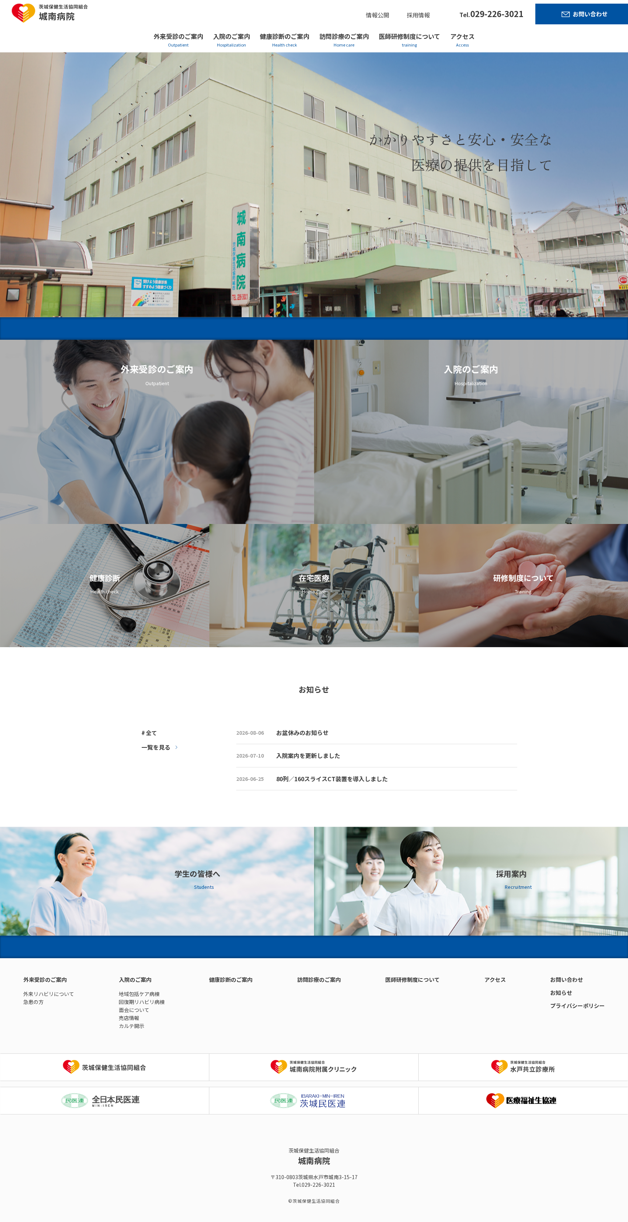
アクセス (462, 36)
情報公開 (377, 15)
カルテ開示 (131, 1025)
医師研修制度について (409, 36)
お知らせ (561, 992)
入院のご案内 (231, 36)
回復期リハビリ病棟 (142, 1001)
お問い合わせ (590, 13)
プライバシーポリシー (577, 1005)
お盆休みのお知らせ (302, 732)
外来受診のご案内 (178, 36)
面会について (134, 1009)
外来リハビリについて (48, 993)
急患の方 (33, 1001)
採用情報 (418, 15)
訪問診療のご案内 (344, 36)
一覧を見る (155, 747)
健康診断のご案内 (284, 36)
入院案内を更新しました (308, 755)
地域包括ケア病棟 (139, 993)
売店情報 (129, 1017)
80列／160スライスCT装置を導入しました (332, 778)
